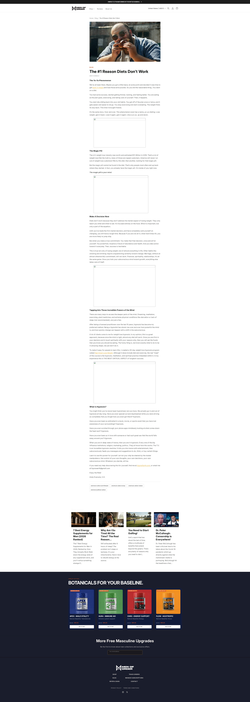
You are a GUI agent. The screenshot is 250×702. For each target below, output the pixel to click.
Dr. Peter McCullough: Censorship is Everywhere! (164, 535)
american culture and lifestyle (99, 485)
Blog (96, 18)
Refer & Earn (115, 681)
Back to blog (126, 500)
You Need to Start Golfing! (138, 532)
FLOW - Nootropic (164, 616)
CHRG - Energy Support (138, 616)
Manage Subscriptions (134, 678)
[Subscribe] (140, 652)
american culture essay (118, 485)
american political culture (98, 490)
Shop (115, 674)
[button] (92, 9)
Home (91, 18)
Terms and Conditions (131, 688)
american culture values (136, 485)
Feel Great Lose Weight (104, 353)
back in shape (97, 88)
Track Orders (134, 674)
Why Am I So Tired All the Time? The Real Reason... (110, 535)
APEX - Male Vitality (79, 616)
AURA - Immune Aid (107, 616)
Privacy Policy (116, 688)
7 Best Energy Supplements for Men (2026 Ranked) (83, 535)
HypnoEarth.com (143, 465)
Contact (134, 681)
